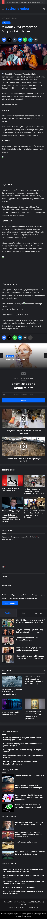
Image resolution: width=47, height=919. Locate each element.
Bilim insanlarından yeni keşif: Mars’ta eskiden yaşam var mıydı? (29, 786)
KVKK (37, 914)
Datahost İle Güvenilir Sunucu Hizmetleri (10, 713)
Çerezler (31, 914)
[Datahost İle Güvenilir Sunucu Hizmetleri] (12, 704)
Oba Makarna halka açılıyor (26, 842)
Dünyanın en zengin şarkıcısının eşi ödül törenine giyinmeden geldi (30, 631)
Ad (3, 567)
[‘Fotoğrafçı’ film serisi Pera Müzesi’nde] (12, 480)
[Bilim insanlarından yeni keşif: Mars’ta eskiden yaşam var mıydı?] (8, 788)
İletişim (12, 914)
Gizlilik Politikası (21, 914)
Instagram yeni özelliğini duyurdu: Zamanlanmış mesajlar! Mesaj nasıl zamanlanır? (29, 797)
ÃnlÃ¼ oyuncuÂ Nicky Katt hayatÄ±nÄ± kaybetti (23, 360)
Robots (23, 902)
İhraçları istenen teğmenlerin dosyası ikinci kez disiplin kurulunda (30, 853)
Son (23, 613)
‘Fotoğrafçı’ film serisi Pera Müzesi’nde (10, 489)
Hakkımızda (5, 914)
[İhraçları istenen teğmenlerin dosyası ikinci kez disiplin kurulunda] (8, 855)
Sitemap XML (7, 902)
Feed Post (23, 904)
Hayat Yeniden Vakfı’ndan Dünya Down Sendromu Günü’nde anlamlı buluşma (34, 514)
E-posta (5, 576)
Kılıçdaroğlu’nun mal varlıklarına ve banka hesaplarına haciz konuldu (30, 657)
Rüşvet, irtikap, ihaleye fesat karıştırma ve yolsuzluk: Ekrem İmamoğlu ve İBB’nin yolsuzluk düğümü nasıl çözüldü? (11, 516)
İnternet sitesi (6, 585)
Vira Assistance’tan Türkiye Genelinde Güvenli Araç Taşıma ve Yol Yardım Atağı (34, 680)
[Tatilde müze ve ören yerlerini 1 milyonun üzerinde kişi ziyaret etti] (34, 481)
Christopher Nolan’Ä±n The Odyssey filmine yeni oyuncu (27, 639)
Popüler (8, 613)
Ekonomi (14, 18)
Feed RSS (31, 902)
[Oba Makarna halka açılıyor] (8, 845)
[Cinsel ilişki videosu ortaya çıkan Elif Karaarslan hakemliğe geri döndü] (8, 623)
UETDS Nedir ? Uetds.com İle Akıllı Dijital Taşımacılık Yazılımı (12, 691)
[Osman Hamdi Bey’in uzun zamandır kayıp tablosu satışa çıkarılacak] (35, 704)
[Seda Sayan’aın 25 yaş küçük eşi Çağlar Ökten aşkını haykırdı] (8, 650)
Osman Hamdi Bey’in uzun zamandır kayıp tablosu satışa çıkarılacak (33, 715)
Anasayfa (7, 18)
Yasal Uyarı (27, 916)
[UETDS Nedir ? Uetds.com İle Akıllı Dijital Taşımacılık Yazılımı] (12, 681)
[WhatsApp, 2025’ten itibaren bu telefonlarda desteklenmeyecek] (8, 808)
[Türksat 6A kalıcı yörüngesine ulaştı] (8, 778)
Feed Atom (39, 902)
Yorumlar (38, 613)
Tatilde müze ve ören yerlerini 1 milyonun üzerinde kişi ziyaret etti (34, 491)
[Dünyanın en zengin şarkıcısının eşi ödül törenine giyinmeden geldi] (8, 632)
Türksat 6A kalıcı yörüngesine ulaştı (29, 775)
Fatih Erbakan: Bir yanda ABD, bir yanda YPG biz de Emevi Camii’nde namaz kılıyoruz (29, 834)
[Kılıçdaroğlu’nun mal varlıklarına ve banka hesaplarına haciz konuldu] (8, 659)
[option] (23, 355)
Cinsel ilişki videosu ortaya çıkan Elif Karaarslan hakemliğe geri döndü (30, 621)
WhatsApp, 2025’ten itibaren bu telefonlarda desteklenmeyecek (28, 806)
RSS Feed (17, 902)
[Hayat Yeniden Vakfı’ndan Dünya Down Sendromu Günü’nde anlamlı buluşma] (34, 503)
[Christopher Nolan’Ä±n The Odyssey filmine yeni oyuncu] (8, 641)
